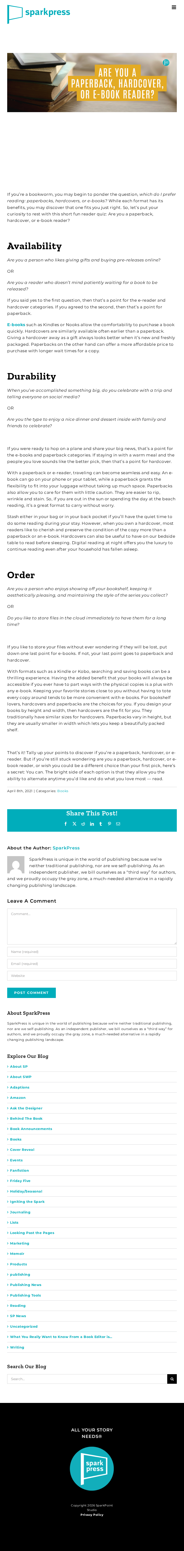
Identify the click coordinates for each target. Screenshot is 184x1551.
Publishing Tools (25, 1295)
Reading (18, 1305)
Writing (17, 1347)
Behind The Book (26, 1118)
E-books (16, 324)
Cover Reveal (22, 1149)
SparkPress (66, 848)
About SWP (21, 1077)
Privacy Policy (91, 1514)
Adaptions (19, 1087)
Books (63, 791)
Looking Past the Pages (32, 1233)
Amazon (18, 1098)
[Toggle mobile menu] (174, 7)
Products (18, 1264)
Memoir (17, 1253)
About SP (19, 1066)
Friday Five (20, 1181)
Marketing (19, 1243)
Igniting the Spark (27, 1201)
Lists (14, 1222)
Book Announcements (31, 1129)
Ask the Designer (26, 1108)
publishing (20, 1274)
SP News (18, 1316)
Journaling (20, 1212)
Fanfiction (19, 1170)
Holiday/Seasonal (26, 1191)
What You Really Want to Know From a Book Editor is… (61, 1337)
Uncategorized (24, 1326)
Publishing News (25, 1285)
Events (16, 1160)
